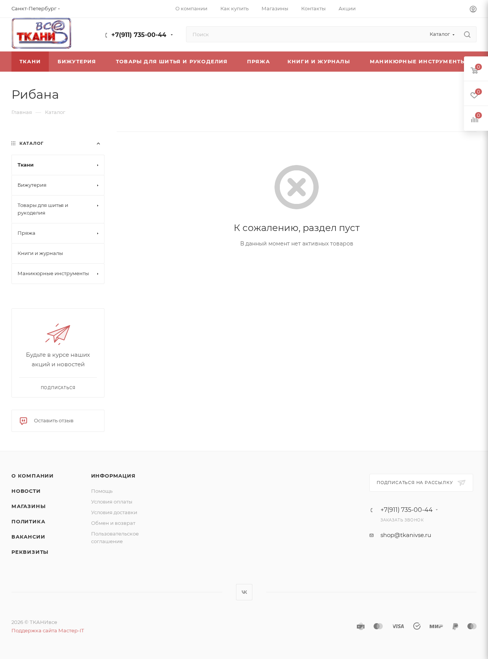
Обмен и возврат (113, 523)
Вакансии (28, 537)
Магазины (28, 506)
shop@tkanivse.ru (405, 535)
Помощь (101, 491)
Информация (113, 476)
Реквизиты (29, 552)
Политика (28, 521)
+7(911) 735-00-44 (138, 34)
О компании (32, 476)
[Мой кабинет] (473, 10)
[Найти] (467, 34)
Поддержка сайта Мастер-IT (47, 630)
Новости (26, 491)
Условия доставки (114, 512)
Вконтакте (244, 592)
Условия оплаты (111, 502)
